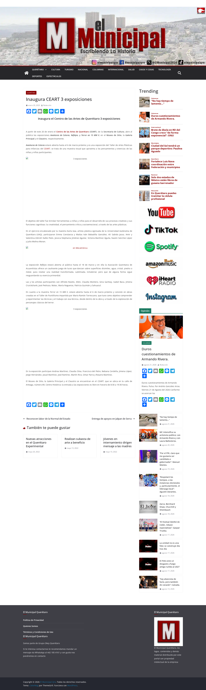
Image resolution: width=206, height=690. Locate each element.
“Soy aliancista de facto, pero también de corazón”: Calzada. (170, 582)
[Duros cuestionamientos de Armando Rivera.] (161, 327)
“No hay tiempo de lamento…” (168, 418)
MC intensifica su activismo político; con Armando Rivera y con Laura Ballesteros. (170, 436)
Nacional (83, 69)
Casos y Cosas (146, 69)
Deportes (37, 76)
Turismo (69, 69)
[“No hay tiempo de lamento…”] (148, 420)
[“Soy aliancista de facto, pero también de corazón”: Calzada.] (148, 584)
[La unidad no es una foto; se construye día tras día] (148, 548)
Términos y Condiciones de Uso (38, 632)
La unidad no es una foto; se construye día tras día (170, 546)
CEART (47, 148)
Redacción (47, 105)
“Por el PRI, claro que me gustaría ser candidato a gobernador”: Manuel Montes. (170, 459)
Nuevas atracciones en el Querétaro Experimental (38, 442)
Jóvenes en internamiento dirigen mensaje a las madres (117, 442)
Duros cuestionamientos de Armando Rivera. (158, 354)
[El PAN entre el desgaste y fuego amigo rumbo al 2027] (148, 566)
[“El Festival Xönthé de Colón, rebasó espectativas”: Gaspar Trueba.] (148, 528)
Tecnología (164, 69)
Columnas (98, 69)
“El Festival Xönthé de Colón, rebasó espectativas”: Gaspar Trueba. (170, 526)
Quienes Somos (30, 626)
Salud (131, 69)
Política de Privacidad (33, 620)
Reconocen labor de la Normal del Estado (48, 418)
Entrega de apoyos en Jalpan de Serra (112, 418)
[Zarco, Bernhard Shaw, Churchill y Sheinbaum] (148, 509)
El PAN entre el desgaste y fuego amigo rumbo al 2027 (170, 564)
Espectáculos (54, 76)
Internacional (116, 69)
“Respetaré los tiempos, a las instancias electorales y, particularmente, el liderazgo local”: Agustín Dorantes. (170, 484)
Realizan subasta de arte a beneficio (77, 440)
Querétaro (38, 69)
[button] (45, 70)
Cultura (55, 69)
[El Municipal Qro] (103, 8)
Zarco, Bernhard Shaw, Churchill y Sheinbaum (168, 507)
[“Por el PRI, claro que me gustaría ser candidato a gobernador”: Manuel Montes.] (148, 461)
